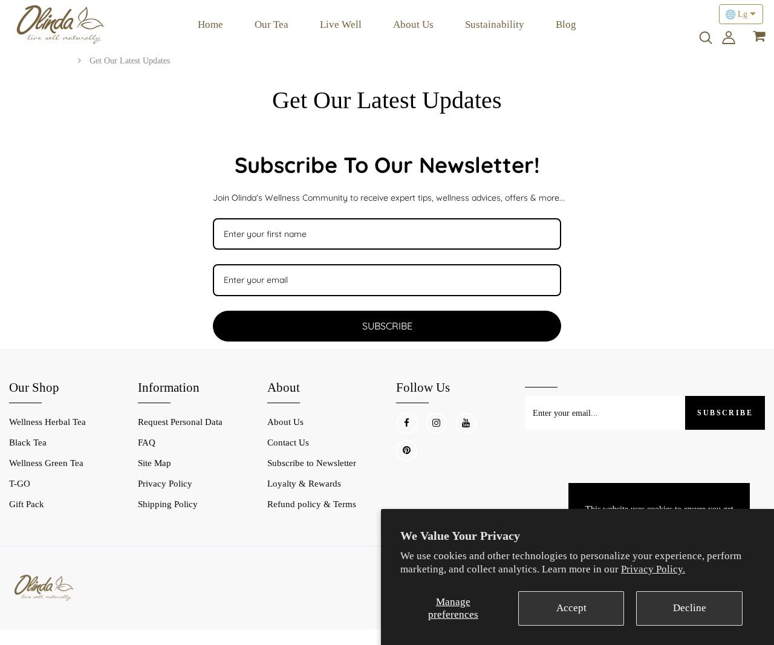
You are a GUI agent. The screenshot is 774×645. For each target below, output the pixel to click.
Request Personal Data (180, 422)
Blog (566, 24)
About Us (413, 24)
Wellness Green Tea (46, 463)
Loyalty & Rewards (304, 483)
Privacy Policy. (653, 569)
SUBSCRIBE (387, 326)
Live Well (341, 24)
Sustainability (494, 24)
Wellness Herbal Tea (47, 422)
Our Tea (271, 24)
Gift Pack (26, 504)
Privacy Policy (165, 483)
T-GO (19, 483)
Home (210, 24)
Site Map (154, 463)
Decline (689, 608)
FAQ (146, 442)
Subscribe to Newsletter (311, 463)
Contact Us (288, 442)
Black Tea (28, 442)
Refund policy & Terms (311, 504)
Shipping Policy (168, 504)
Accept (571, 608)
